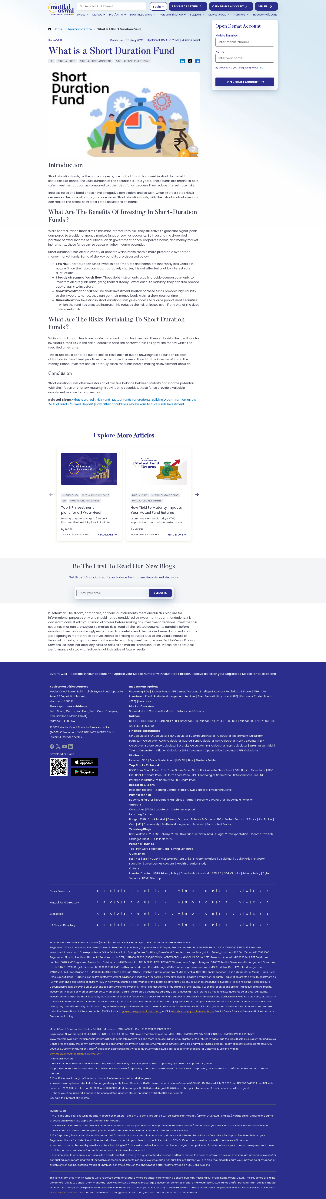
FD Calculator (158, 736)
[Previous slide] (51, 495)
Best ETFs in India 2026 (158, 839)
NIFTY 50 (134, 721)
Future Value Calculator (160, 745)
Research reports (140, 790)
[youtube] (64, 748)
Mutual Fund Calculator (198, 741)
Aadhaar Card (160, 849)
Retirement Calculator (248, 736)
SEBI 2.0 (216, 873)
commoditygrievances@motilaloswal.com (76, 1053)
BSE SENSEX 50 (145, 726)
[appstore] (84, 762)
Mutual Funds (161, 691)
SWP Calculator (247, 741)
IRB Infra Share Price (177, 775)
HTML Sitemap (151, 878)
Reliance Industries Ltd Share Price (151, 780)
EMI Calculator (225, 741)
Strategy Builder (206, 760)
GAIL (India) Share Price (250, 770)
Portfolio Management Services (174, 696)
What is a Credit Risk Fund (91, 399)
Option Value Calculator (221, 750)
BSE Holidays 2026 (166, 834)
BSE (131, 859)
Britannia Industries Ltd (248, 775)
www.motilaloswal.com (64, 1192)
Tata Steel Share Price (175, 770)
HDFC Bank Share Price (144, 770)
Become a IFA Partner (211, 800)
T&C (260, 67)
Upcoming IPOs (139, 691)
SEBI (145, 859)
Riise (190, 760)
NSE (138, 859)
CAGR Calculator (170, 741)
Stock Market (156, 819)
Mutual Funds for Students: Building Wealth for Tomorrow (154, 399)
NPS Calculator (193, 750)
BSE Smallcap (184, 721)
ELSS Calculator (237, 745)
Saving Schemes (182, 849)
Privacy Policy (251, 873)
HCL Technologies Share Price (211, 775)
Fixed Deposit (206, 696)
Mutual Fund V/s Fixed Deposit (71, 404)
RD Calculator (179, 736)
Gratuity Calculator (191, 745)
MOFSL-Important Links (176, 859)
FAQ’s (150, 809)
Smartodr (203, 873)
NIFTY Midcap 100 (243, 721)
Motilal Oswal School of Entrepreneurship (205, 790)
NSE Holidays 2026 (140, 834)
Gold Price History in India (196, 834)
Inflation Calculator (168, 750)
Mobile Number (226, 35)
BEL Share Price (186, 780)
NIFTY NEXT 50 (221, 721)
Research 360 (138, 760)
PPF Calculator (215, 745)
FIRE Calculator (248, 750)
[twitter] (58, 748)
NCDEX (154, 859)
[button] (81, 6)
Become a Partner (185, 6)
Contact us (136, 809)
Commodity (152, 824)
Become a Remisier (240, 800)
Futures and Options (190, 711)
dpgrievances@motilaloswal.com (193, 1011)
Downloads (188, 873)
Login (157, 7)
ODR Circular (232, 873)
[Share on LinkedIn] (182, 61)
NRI (139, 824)
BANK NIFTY (166, 721)
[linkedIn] (70, 748)
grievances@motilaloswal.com (141, 1011)
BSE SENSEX (149, 721)
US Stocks (245, 691)
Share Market (138, 711)
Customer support (183, 809)
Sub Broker (265, 819)
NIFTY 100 (263, 721)
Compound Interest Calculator (211, 736)
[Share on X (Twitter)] (190, 61)
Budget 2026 (137, 819)
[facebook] (52, 748)
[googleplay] (84, 772)
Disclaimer (225, 859)
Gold (132, 824)
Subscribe (160, 592)
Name (219, 51)
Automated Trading (219, 824)
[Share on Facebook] (197, 61)
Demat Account (178, 819)
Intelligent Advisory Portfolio (218, 691)
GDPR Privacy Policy (165, 873)
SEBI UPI (263, 6)
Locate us (162, 809)
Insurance (144, 701)
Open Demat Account (228, 6)
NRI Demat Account (185, 691)
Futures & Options (203, 819)
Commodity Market (162, 711)
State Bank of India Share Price (212, 770)
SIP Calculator (138, 736)
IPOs (220, 819)
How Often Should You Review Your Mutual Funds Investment (139, 404)
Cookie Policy (243, 859)
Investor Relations (204, 859)
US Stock (250, 819)
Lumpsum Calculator (143, 741)
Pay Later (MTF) (227, 696)
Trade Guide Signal (161, 760)
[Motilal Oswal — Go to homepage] (61, 10)
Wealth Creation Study (191, 863)
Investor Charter (140, 873)
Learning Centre (165, 790)
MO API (180, 760)
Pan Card (142, 849)
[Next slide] (197, 495)
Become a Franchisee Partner (175, 800)
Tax (131, 849)
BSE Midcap (202, 721)
